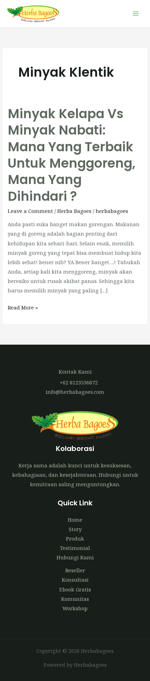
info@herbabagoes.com (75, 391)
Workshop (75, 608)
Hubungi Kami (75, 557)
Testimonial (75, 547)
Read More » (23, 307)
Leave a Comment (30, 210)
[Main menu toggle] (135, 14)
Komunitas (75, 598)
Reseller (75, 570)
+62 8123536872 (79, 382)
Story (75, 529)
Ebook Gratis (75, 589)
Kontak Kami (75, 371)
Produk (75, 538)
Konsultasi (75, 579)
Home (75, 519)
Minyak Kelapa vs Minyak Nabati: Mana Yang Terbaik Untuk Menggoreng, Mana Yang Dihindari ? (71, 155)
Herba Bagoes (74, 210)
